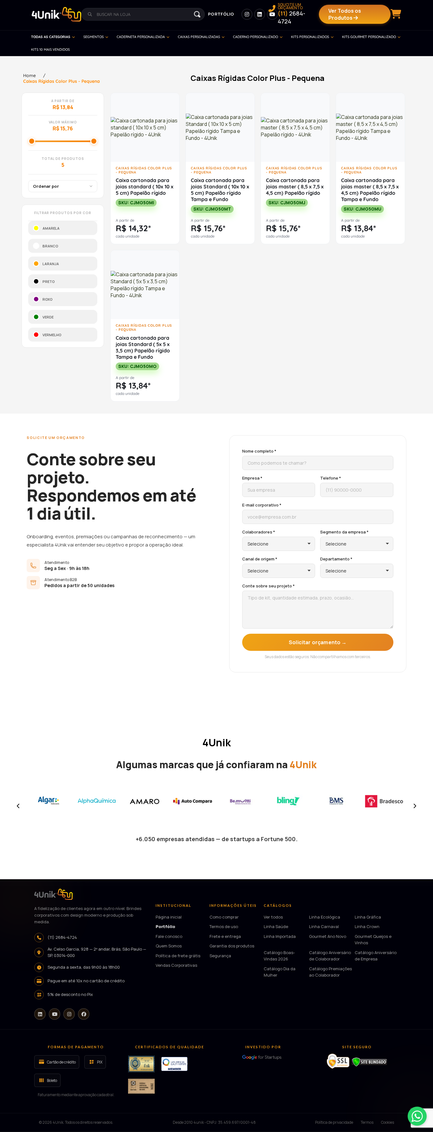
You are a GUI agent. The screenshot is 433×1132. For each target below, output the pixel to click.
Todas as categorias (50, 37)
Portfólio (221, 14)
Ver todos (273, 917)
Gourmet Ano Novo (327, 936)
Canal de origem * (259, 559)
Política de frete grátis (178, 956)
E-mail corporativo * (261, 505)
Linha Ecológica (324, 917)
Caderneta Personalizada (141, 37)
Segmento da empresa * (344, 532)
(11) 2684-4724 (62, 937)
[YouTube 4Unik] (272, 14)
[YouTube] (54, 1014)
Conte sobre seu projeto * (268, 586)
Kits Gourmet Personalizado (369, 37)
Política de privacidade (334, 1122)
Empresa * (252, 478)
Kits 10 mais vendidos (50, 49)
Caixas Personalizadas (199, 37)
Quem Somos (169, 946)
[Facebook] (83, 1014)
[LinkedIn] (40, 1014)
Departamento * (336, 559)
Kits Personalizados (310, 37)
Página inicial (169, 917)
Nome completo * (259, 451)
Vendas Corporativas (176, 965)
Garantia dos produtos (232, 946)
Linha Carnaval (324, 927)
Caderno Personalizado (255, 37)
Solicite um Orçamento (291, 14)
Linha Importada (280, 936)
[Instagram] (69, 1014)
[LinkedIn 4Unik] (259, 14)
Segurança (220, 956)
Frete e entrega (225, 936)
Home (29, 75)
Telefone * (330, 478)
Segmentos (93, 37)
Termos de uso (224, 927)
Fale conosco (169, 936)
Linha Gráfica (368, 917)
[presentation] (18, 805)
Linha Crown (367, 927)
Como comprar (224, 917)
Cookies (387, 1122)
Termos (367, 1122)
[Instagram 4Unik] (247, 14)
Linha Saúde (276, 927)
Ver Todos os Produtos (344, 14)
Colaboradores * (258, 532)
